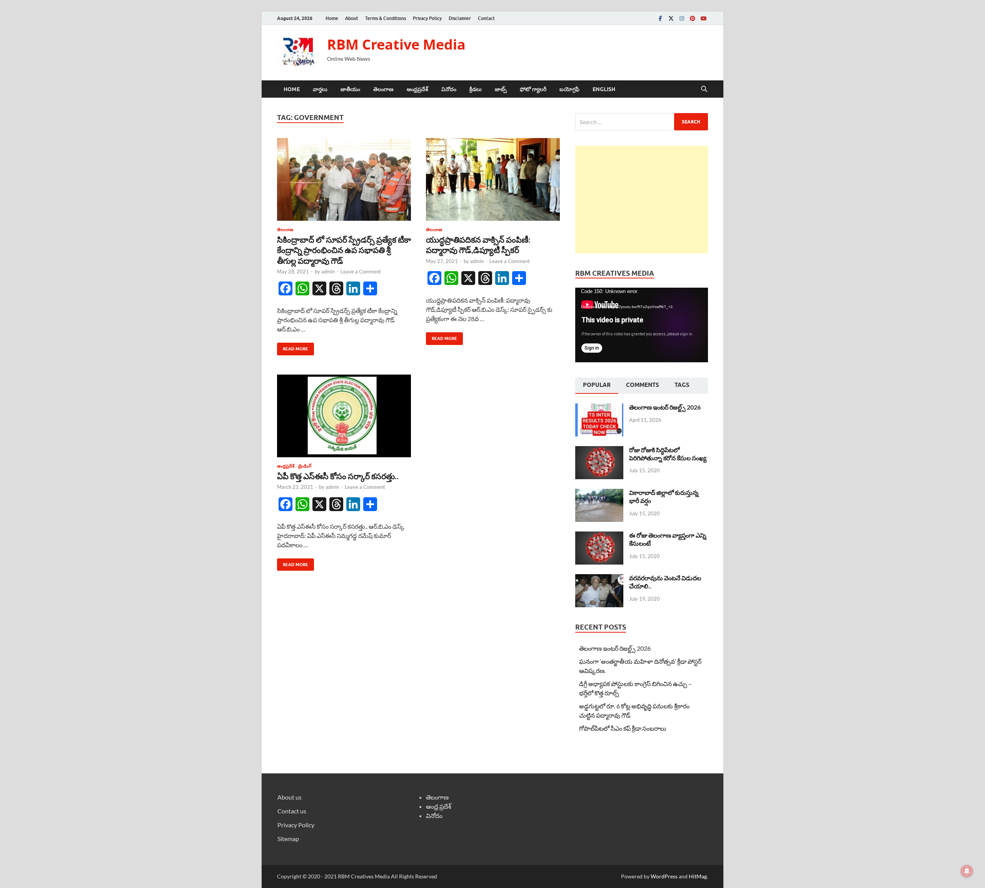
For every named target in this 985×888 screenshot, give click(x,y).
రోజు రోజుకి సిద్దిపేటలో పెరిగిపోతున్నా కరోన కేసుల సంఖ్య (667, 453)
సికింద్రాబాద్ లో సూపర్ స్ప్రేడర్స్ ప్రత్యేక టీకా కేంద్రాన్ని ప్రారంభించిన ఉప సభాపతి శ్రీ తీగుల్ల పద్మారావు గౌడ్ (344, 250)
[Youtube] (703, 18)
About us (289, 797)
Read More (292, 347)
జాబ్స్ (501, 89)
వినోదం (448, 89)
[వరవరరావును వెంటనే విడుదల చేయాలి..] (599, 578)
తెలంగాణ (383, 89)
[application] (641, 325)
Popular (597, 385)
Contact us (291, 811)
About (351, 18)
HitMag (698, 876)
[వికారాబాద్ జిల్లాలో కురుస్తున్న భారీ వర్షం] (599, 493)
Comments (642, 385)
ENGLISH (604, 89)
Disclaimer (460, 18)
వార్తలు (320, 89)
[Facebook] (660, 18)
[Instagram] (681, 18)
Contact (486, 18)
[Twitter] (671, 18)
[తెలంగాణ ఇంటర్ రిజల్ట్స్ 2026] (599, 408)
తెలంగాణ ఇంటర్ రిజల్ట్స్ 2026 (665, 407)
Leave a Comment (361, 271)
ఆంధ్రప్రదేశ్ (417, 89)
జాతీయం (350, 89)
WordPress (664, 876)
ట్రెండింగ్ (304, 466)
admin (328, 271)
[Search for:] (641, 121)
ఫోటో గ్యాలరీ (533, 89)
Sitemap (288, 838)
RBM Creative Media (396, 44)
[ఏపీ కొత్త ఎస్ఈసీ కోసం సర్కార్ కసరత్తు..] (344, 416)
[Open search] (704, 89)
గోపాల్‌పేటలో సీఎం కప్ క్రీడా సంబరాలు (622, 728)
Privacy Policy (427, 18)
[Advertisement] (641, 199)
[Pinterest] (692, 18)
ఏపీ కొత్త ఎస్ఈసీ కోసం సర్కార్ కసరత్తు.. (338, 476)
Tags (682, 385)
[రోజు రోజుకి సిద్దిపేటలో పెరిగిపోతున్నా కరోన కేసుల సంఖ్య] (599, 450)
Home (332, 18)
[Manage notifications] (967, 871)
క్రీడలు (475, 89)
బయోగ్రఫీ (569, 89)
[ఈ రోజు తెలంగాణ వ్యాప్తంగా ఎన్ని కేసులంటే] (599, 536)
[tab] (596, 386)
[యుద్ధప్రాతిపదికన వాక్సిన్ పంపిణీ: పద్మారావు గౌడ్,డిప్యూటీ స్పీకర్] (493, 179)
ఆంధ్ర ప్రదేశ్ (438, 806)
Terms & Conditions (385, 18)
